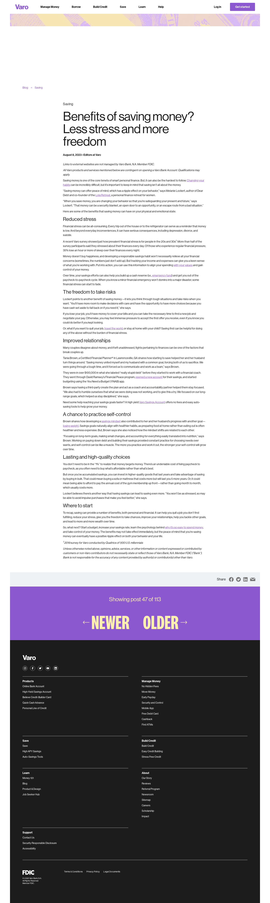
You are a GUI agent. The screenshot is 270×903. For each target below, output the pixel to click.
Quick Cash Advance (33, 702)
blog (25, 87)
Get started (242, 7)
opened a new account (148, 377)
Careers (146, 805)
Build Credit (148, 745)
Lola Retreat (102, 195)
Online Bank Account (33, 686)
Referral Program (151, 789)
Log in (217, 7)
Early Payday (148, 697)
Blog (24, 783)
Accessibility (29, 848)
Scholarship (148, 810)
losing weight (71, 425)
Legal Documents (111, 871)
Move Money (148, 691)
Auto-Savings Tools (32, 756)
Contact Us (28, 837)
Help (161, 7)
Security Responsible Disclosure (39, 843)
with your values (183, 265)
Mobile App (148, 708)
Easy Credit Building (152, 751)
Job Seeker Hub (31, 794)
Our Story (147, 778)
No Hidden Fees (150, 686)
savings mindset (111, 421)
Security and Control (152, 702)
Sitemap (146, 799)
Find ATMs (147, 724)
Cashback (147, 719)
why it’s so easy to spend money (184, 527)
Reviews (146, 783)
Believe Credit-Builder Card (36, 697)
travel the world (113, 328)
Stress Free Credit (151, 756)
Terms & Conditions (73, 871)
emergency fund (162, 275)
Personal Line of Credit (34, 708)
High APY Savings (31, 751)
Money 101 (28, 778)
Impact (145, 816)
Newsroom (148, 794)
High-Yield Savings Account (36, 691)
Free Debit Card (150, 713)
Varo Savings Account (152, 402)
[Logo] (22, 6)
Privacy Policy (93, 871)
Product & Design (31, 789)
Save (25, 745)
